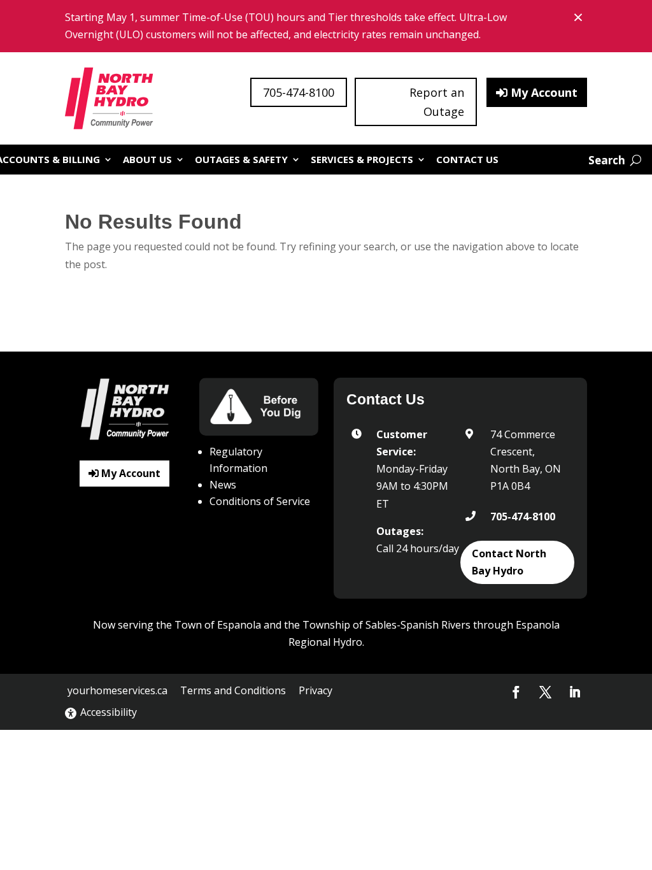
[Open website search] (614, 160)
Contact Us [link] (467, 159)
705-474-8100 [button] (298, 92)
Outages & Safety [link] (241, 159)
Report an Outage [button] (436, 102)
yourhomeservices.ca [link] (117, 690)
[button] (516, 692)
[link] (110, 98)
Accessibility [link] (108, 712)
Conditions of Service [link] (259, 501)
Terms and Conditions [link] (233, 690)
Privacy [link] (315, 690)
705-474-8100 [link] (522, 517)
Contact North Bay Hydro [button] (509, 562)
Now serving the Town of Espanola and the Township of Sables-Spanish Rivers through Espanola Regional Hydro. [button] (326, 633)
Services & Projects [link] (362, 159)
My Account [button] (544, 92)
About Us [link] (147, 159)
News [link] (222, 485)
